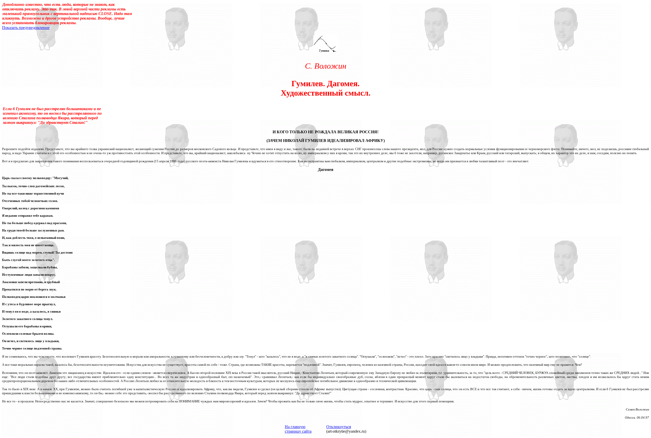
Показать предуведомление (26, 27)
